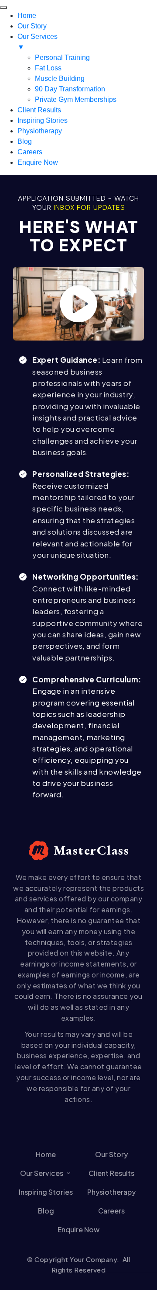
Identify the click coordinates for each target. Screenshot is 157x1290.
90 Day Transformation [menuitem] (70, 89)
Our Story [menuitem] (32, 26)
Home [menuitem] (26, 15)
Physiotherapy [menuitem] (39, 131)
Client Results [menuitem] (39, 110)
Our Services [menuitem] (37, 42)
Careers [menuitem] (29, 152)
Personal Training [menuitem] (62, 57)
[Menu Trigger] (3, 7)
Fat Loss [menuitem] (48, 68)
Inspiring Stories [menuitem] (42, 120)
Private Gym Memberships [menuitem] (75, 99)
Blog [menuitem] (24, 141)
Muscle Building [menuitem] (60, 78)
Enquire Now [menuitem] (37, 162)
